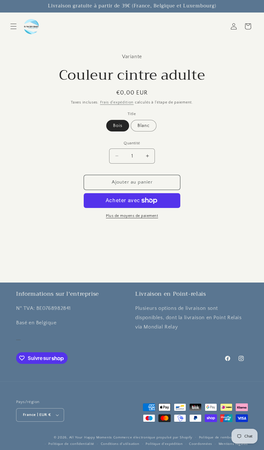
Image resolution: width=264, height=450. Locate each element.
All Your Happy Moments (90, 437)
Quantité (132, 143)
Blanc (143, 125)
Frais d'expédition (117, 102)
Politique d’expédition (164, 444)
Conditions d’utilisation (120, 444)
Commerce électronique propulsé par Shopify (153, 437)
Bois (117, 125)
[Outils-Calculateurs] (18, 337)
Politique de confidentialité (71, 444)
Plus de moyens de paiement (132, 216)
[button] (13, 26)
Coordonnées (200, 444)
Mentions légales (233, 444)
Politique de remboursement (223, 437)
